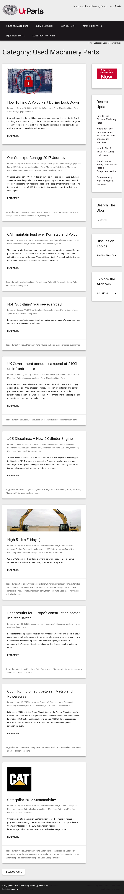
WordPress (53, 885)
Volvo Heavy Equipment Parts (20, 111)
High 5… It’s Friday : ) (24, 540)
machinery (45, 747)
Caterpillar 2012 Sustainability (31, 800)
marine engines (62, 345)
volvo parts (45, 215)
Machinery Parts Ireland (56, 167)
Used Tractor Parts (113, 885)
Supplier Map (68, 26)
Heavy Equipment (65, 374)
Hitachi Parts (46, 282)
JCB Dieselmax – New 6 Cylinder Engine (40, 438)
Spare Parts (12, 313)
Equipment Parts (15, 35)
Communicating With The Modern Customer (105, 181)
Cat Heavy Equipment (49, 545)
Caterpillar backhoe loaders (53, 851)
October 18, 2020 (24, 108)
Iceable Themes (25, 889)
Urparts (34, 163)
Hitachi (72, 240)
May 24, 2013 (22, 545)
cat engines (22, 584)
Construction (22, 420)
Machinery (26, 167)
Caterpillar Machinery (37, 584)
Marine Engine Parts (68, 310)
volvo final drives (13, 594)
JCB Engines (47, 489)
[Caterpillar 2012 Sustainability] (19, 791)
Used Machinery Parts (68, 108)
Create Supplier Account (111, 889)
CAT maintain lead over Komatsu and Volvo (42, 234)
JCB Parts (17, 167)
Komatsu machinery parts (17, 285)
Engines (44, 444)
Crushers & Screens (48, 702)
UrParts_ (38, 108)
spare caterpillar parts (30, 858)
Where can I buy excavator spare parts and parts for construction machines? (106, 135)
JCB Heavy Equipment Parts (29, 448)
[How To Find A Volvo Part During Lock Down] (30, 93)
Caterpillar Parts (47, 163)
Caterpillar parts (46, 854)
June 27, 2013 (23, 374)
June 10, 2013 (23, 444)
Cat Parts (49, 240)
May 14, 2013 (22, 805)
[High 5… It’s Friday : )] (44, 531)
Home (89, 43)
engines (44, 212)
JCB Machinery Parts (51, 448)
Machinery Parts (92, 26)
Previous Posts (13, 872)
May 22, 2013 (22, 624)
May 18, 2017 (22, 163)
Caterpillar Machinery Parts (28, 282)
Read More (13, 136)
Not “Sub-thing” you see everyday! (34, 304)
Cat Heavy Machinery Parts (28, 212)
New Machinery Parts (33, 170)
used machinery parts (30, 215)
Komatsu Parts (34, 244)
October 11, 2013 (24, 310)
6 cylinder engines (25, 489)
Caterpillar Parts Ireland (64, 854)
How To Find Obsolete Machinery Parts (106, 119)
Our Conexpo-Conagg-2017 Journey (36, 158)
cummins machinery (20, 587)
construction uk (36, 420)
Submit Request (44, 26)
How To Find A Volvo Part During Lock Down (43, 102)
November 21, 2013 (25, 240)
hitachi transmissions (39, 587)
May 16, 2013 (22, 702)
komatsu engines (13, 591)
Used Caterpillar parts (50, 858)
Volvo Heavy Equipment (52, 552)
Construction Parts (44, 35)
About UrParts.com (17, 26)
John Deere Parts (20, 244)
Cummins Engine (14, 549)
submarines (75, 345)
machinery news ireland (61, 747)
